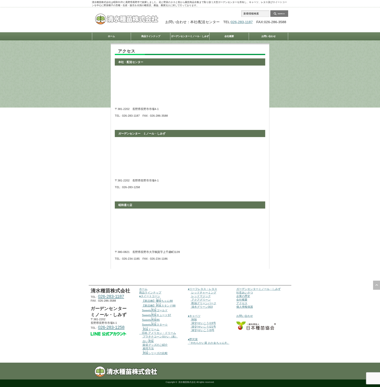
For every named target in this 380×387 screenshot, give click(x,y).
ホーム (111, 36)
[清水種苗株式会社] (126, 23)
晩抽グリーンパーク (203, 303)
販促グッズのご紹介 (155, 344)
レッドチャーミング (203, 292)
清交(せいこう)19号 (203, 323)
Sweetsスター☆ (155, 324)
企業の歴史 (243, 296)
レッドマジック (201, 296)
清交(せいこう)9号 (202, 330)
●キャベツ (194, 315)
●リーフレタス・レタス (202, 289)
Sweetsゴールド (155, 310)
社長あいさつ (244, 292)
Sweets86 (151, 319)
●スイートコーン (149, 296)
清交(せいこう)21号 (203, 326)
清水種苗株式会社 (187, 382)
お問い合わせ (268, 36)
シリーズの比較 (155, 353)
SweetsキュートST (156, 315)
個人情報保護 (244, 306)
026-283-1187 (242, 22)
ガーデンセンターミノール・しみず (190, 36)
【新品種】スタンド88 (159, 305)
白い (148, 341)
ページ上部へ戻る (376, 285)
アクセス (241, 303)
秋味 (194, 319)
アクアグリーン (201, 299)
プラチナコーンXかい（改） (160, 336)
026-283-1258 (111, 327)
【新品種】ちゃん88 (157, 300)
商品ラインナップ (150, 36)
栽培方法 (148, 348)
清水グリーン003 (202, 306)
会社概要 (229, 36)
